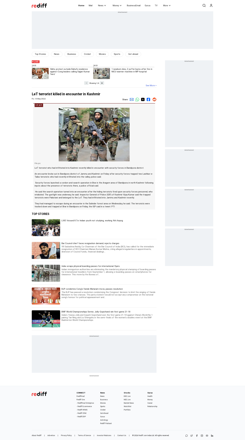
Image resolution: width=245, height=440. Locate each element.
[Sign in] (211, 5)
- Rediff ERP (81, 417)
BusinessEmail (134, 5)
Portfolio (127, 410)
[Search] (204, 5)
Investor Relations (104, 435)
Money (116, 5)
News (100, 5)
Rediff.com (143, 435)
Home (81, 5)
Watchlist (127, 406)
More (165, 5)
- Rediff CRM (81, 413)
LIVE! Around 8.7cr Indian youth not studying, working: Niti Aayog (92, 220)
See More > (151, 85)
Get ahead (133, 54)
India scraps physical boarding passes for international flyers (109, 270)
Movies (102, 54)
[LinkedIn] (212, 435)
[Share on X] (192, 435)
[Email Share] (131, 99)
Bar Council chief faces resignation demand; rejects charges (108, 247)
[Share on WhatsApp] (186, 435)
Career (150, 403)
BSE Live (127, 396)
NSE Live (127, 400)
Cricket (87, 54)
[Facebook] (197, 435)
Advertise (51, 435)
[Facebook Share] (148, 99)
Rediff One (81, 400)
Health (150, 396)
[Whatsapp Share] (137, 99)
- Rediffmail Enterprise (85, 403)
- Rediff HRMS (82, 410)
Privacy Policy (66, 435)
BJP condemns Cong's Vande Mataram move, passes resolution (109, 293)
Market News (129, 403)
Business (71, 54)
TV (156, 5)
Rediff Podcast (106, 423)
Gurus (147, 5)
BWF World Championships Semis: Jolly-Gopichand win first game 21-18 (107, 315)
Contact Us (121, 435)
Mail (90, 5)
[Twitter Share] (142, 99)
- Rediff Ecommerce (84, 406)
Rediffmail (81, 396)
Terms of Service (84, 435)
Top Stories (40, 54)
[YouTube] (207, 435)
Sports (117, 54)
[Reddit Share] (154, 99)
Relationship (152, 406)
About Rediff (36, 435)
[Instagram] (202, 435)
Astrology (104, 420)
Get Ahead (104, 413)
